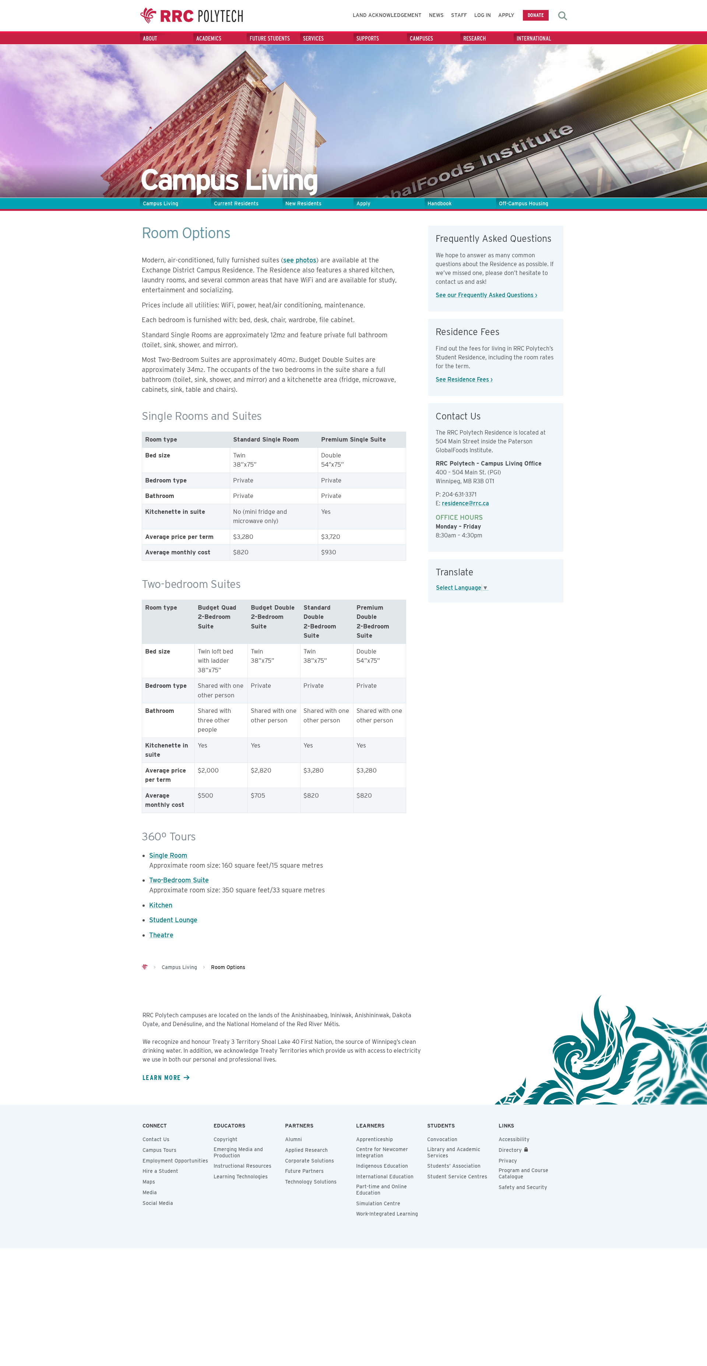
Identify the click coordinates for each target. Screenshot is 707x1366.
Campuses (421, 38)
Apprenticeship (374, 1139)
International (534, 38)
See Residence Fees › (464, 379)
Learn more (162, 1077)
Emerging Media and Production (238, 1152)
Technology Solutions (311, 1182)
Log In (482, 15)
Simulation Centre (378, 1203)
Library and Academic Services (453, 1152)
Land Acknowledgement (387, 15)
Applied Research (306, 1150)
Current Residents (236, 203)
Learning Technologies (241, 1176)
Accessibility (514, 1139)
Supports (367, 38)
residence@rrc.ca (465, 503)
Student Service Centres (457, 1176)
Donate (536, 14)
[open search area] (562, 15)
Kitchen (160, 905)
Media (150, 1192)
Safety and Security (523, 1187)
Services (313, 38)
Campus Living (160, 203)
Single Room (168, 855)
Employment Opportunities (175, 1161)
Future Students (270, 38)
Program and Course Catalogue (523, 1173)
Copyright (226, 1139)
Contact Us (156, 1139)
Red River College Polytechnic (191, 15)
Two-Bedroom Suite (179, 880)
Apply (506, 15)
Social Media (158, 1203)
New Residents (303, 203)
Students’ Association (454, 1166)
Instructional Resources (242, 1166)
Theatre (161, 935)
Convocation (442, 1139)
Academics (208, 38)
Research (474, 38)
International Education (385, 1176)
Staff (459, 15)
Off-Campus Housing (523, 203)
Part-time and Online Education (381, 1190)
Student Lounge (173, 920)
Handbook (439, 203)
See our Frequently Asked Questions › (486, 295)
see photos (299, 260)
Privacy (508, 1161)
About (150, 38)
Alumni (293, 1139)
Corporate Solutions (309, 1161)
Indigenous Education (382, 1166)
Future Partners (304, 1171)
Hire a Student (160, 1171)
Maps (149, 1182)
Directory (510, 1150)
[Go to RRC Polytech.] (145, 967)
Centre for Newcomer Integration (382, 1152)
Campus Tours (159, 1150)
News (436, 15)
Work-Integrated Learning (387, 1214)
